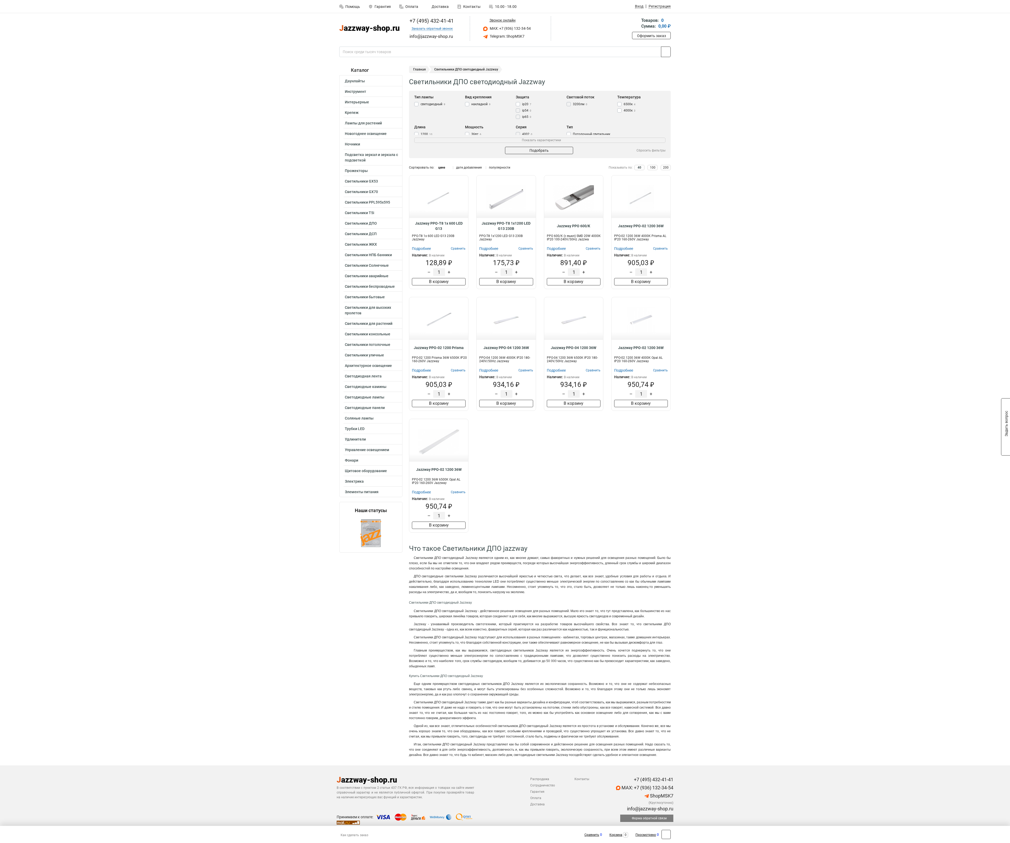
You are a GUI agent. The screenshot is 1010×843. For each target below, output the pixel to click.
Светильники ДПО (361, 223)
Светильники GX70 (361, 192)
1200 (426, 134)
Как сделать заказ (354, 835)
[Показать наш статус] (371, 532)
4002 (527, 134)
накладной (481, 104)
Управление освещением (367, 450)
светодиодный (433, 104)
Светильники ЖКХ (361, 244)
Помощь (352, 6)
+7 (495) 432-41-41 (431, 21)
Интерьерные (357, 102)
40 (639, 167)
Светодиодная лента (363, 376)
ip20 (526, 104)
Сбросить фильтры (651, 150)
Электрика (354, 481)
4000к (629, 110)
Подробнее (421, 248)
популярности (499, 167)
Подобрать (539, 150)
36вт (476, 134)
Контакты (472, 6)
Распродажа (539, 779)
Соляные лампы (359, 418)
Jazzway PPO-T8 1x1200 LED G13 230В (506, 226)
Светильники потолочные (367, 344)
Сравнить (591, 835)
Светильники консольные (367, 334)
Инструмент (355, 91)
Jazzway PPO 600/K (573, 226)
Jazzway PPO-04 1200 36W (506, 348)
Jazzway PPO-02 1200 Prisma (439, 348)
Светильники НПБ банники (368, 255)
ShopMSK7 (661, 796)
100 (652, 167)
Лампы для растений (363, 123)
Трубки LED (355, 429)
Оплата (411, 6)
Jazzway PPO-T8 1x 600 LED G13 (439, 226)
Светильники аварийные (366, 276)
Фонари (351, 460)
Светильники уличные (364, 355)
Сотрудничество (542, 785)
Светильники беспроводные (370, 286)
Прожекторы (356, 171)
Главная (419, 69)
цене (441, 167)
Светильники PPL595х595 (367, 202)
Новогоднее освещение (366, 134)
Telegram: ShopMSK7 (506, 36)
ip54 (526, 110)
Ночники (352, 144)
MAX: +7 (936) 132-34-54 (510, 28)
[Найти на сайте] (666, 52)
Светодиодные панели (365, 408)
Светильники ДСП (361, 234)
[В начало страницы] (666, 834)
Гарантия (383, 6)
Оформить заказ (651, 36)
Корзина (615, 835)
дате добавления (469, 167)
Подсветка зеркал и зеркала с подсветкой (371, 157)
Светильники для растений (368, 323)
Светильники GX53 (361, 181)
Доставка (440, 6)
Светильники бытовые (365, 297)
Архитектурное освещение (368, 366)
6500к (629, 104)
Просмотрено (645, 835)
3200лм (580, 104)
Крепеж (351, 112)
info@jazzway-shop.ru (649, 808)
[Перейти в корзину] (635, 23)
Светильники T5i (359, 213)
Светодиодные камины (365, 387)
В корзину (439, 281)
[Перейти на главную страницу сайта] (368, 28)
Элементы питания (361, 492)
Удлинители (355, 439)
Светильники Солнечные (367, 265)
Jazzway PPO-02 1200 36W (641, 226)
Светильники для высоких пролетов (368, 310)
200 (666, 167)
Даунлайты (355, 81)
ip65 (526, 117)
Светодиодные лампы (364, 397)
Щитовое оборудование (366, 471)
